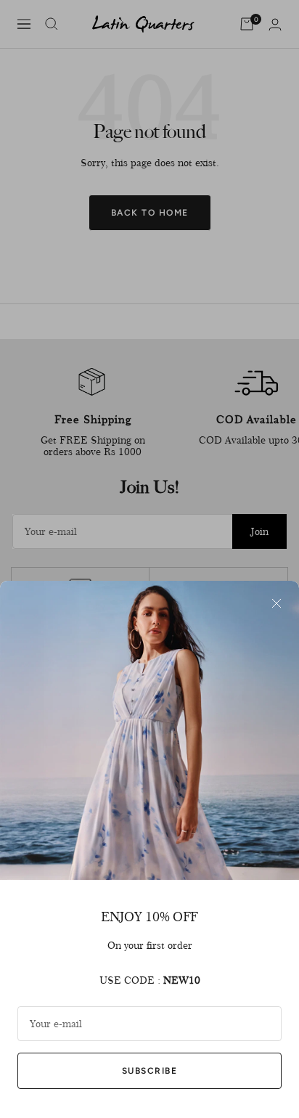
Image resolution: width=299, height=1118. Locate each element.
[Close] (276, 603)
